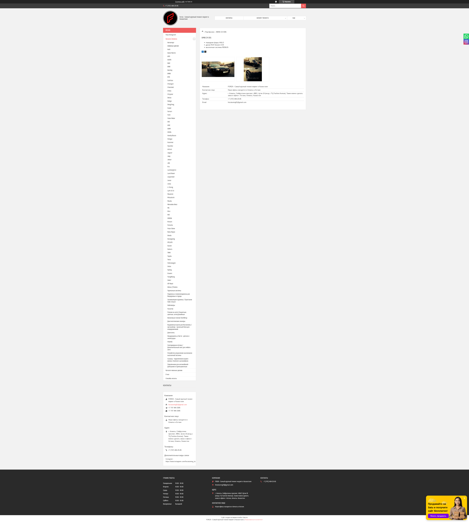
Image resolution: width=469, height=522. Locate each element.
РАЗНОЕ (169, 342)
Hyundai (170, 146)
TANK (169, 253)
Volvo (169, 266)
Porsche (170, 225)
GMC (168, 125)
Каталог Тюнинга (171, 39)
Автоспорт (170, 43)
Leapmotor (171, 177)
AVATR (169, 60)
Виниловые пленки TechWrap (177, 318)
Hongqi (169, 139)
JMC (168, 163)
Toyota (169, 256)
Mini (168, 211)
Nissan (169, 222)
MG (168, 208)
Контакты (229, 18)
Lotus (169, 184)
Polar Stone (171, 229)
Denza (169, 98)
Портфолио (209, 32)
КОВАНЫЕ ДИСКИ (173, 46)
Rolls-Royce (171, 232)
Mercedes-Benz (172, 205)
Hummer (170, 142)
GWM (169, 129)
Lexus (169, 180)
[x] (205, 52)
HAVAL (169, 132)
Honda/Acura (171, 136)
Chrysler (170, 94)
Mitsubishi (171, 198)
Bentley (169, 70)
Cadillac (170, 81)
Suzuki (169, 246)
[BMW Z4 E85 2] (252, 69)
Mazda (169, 201)
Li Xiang (170, 187)
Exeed (169, 108)
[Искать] (303, 6)
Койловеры (171, 305)
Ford (168, 115)
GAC (168, 122)
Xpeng (169, 270)
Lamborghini (171, 170)
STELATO (169, 242)
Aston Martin (171, 53)
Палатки (170, 309)
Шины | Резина (172, 287)
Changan (170, 84)
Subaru (169, 249)
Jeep (168, 156)
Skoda (169, 236)
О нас (167, 374)
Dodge (169, 101)
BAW (168, 67)
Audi (168, 49)
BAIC (168, 63)
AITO (168, 56)
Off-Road (170, 284)
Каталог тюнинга (263, 18)
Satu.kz (245, 517)
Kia (168, 167)
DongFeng (170, 105)
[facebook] (203, 52)
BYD (168, 77)
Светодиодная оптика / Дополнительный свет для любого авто (178, 347)
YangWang (171, 277)
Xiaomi (169, 273)
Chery (169, 91)
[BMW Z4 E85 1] (218, 69)
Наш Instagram (171, 35)
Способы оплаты (171, 379)
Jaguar (169, 153)
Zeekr (169, 280)
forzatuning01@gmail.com (237, 102)
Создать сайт (180, 2)
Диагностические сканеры (176, 321)
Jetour (169, 160)
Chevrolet (170, 87)
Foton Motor (171, 118)
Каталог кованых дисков (174, 370)
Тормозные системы (174, 291)
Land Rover (171, 173)
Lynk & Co (170, 191)
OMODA (169, 218)
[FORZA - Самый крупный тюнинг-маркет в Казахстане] (170, 18)
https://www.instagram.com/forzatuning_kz (181, 461)
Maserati (170, 194)
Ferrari (169, 112)
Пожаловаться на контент (254, 520)
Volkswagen (171, 263)
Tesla (169, 260)
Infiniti (169, 149)
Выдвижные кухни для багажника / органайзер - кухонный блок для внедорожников (179, 327)
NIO (168, 215)
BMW (169, 74)
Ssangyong (171, 239)
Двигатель (171, 333)
